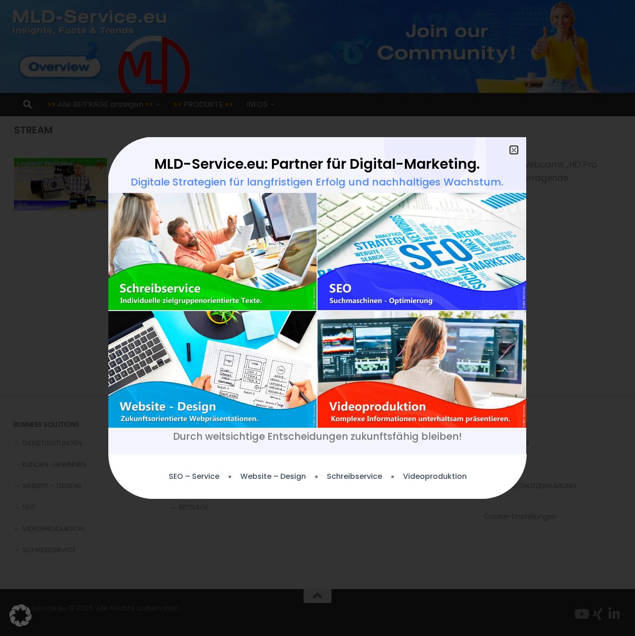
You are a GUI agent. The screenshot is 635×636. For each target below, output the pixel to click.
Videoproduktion (435, 476)
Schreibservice (354, 476)
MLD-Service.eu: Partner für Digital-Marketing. (317, 164)
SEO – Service (194, 476)
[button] (20, 615)
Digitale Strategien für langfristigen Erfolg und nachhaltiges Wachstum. (317, 182)
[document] (317, 318)
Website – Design (273, 476)
